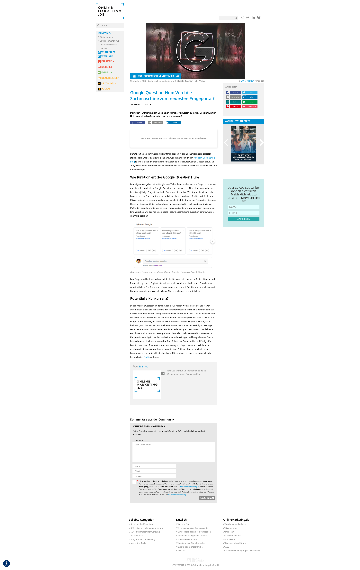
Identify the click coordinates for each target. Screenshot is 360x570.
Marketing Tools (138, 543)
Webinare (107, 56)
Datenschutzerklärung (177, 494)
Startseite (134, 81)
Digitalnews (105, 37)
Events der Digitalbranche (190, 547)
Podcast (181, 551)
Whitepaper (108, 52)
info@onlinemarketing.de (190, 486)
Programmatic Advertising (143, 539)
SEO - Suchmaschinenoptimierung (158, 81)
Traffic (147, 357)
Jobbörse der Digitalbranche (191, 543)
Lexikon (103, 48)
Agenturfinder (185, 524)
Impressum (230, 539)
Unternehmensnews (109, 41)
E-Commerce (137, 535)
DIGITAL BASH (108, 83)
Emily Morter (247, 80)
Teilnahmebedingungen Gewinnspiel (242, 551)
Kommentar (138, 440)
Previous (227, 142)
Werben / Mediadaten (235, 524)
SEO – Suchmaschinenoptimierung (147, 528)
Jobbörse (106, 67)
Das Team (230, 532)
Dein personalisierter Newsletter (193, 528)
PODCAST (106, 89)
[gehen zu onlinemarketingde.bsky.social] (258, 18)
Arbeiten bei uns (233, 535)
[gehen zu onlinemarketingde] (242, 18)
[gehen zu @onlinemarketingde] (247, 18)
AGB (227, 547)
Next (260, 142)
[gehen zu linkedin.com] (253, 18)
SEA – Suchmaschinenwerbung (145, 532)
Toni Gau (143, 366)
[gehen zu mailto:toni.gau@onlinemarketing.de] (163, 373)
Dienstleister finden (187, 539)
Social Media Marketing (142, 524)
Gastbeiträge (231, 528)
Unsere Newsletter (108, 44)
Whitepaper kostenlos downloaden (194, 532)
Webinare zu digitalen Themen (192, 535)
